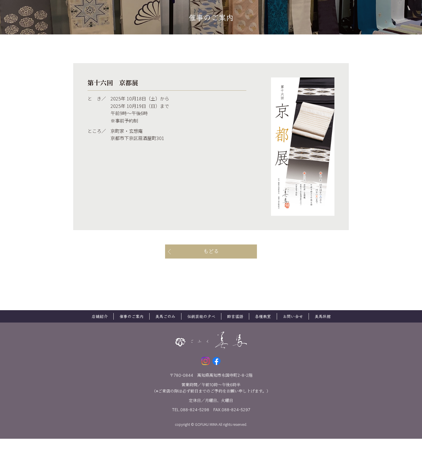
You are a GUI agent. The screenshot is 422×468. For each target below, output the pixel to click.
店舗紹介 (100, 316)
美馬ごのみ (165, 316)
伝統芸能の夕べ (201, 316)
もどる (211, 251)
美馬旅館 (323, 316)
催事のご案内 (131, 316)
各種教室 (263, 316)
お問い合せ (293, 316)
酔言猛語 (235, 316)
